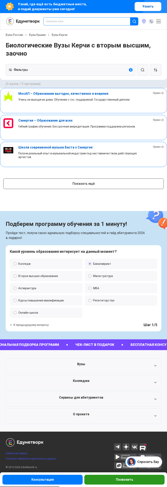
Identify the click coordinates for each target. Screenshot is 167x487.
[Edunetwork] (23, 21)
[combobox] (89, 21)
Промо (156, 93)
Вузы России (14, 34)
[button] (83, 365)
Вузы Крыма (37, 34)
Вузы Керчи (59, 34)
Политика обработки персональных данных (31, 458)
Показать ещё (84, 184)
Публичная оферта (16, 453)
